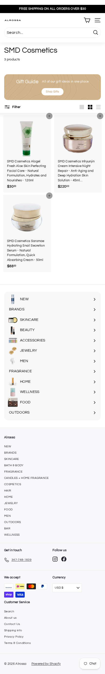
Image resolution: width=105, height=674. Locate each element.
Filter (16, 106)
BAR (7, 528)
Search (9, 611)
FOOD (8, 509)
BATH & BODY (14, 465)
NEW (7, 446)
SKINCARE (11, 459)
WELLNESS (12, 534)
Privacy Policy (14, 636)
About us (10, 617)
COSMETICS (12, 484)
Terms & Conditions (17, 643)
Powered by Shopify (46, 664)
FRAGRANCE (13, 471)
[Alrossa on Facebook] (63, 559)
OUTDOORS (12, 522)
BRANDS (10, 452)
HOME (8, 497)
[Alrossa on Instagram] (55, 559)
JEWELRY (11, 503)
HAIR (7, 490)
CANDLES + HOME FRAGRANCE (26, 478)
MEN (7, 515)
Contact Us (12, 624)
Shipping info (13, 630)
